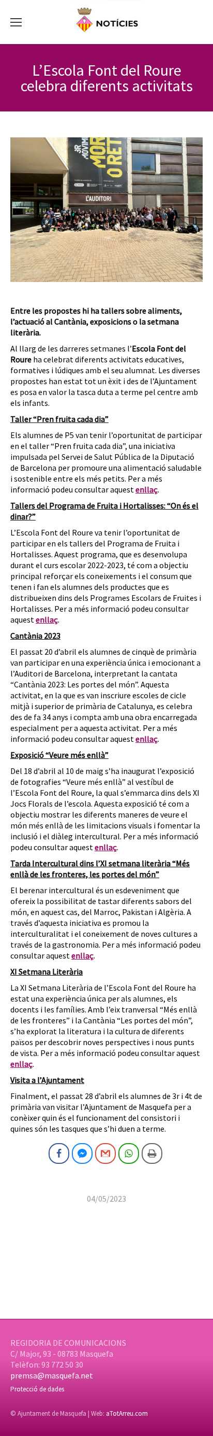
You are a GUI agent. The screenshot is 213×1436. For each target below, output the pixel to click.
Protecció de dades (37, 1389)
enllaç (146, 489)
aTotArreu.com (127, 1413)
